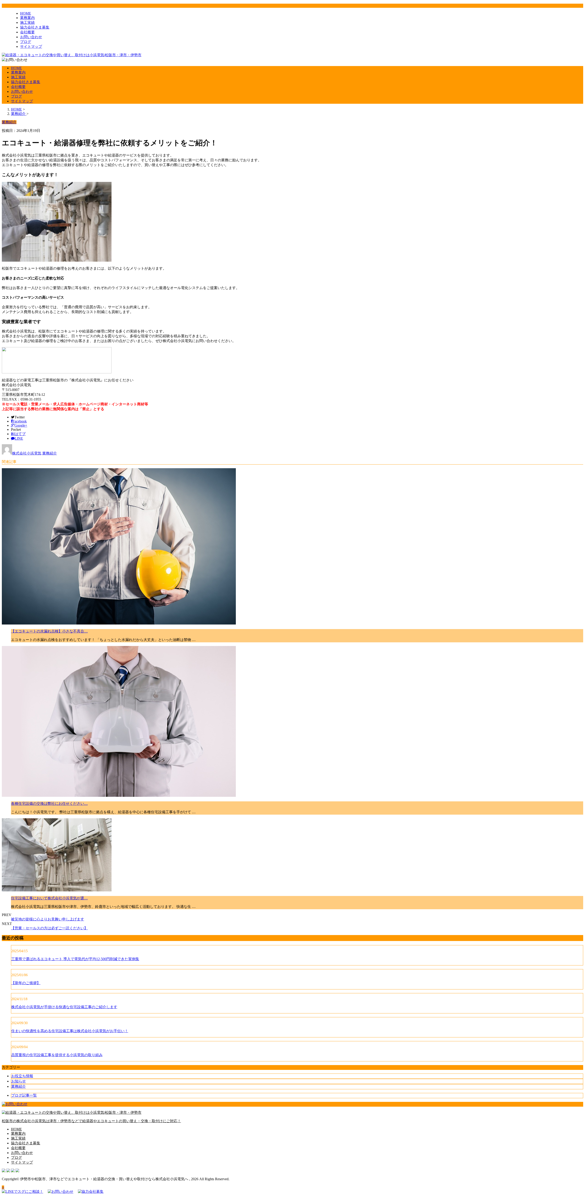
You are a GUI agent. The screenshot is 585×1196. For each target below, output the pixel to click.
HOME (25, 13)
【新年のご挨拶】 (25, 983)
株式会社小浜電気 (26, 453)
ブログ (25, 42)
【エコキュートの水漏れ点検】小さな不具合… (49, 631)
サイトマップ (31, 46)
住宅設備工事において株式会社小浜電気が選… (49, 898)
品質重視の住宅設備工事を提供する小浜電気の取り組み (57, 1055)
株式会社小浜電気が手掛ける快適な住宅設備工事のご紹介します (64, 1007)
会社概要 (27, 32)
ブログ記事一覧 (24, 1095)
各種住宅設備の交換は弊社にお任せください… (49, 803)
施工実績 (27, 22)
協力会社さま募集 (34, 27)
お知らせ (18, 1081)
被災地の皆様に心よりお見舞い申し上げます (47, 919)
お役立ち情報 (22, 1076)
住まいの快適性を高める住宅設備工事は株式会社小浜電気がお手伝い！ (69, 1031)
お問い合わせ (31, 37)
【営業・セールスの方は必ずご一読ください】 (49, 928)
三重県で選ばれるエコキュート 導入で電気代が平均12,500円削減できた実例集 (75, 959)
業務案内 (27, 18)
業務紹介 (49, 453)
